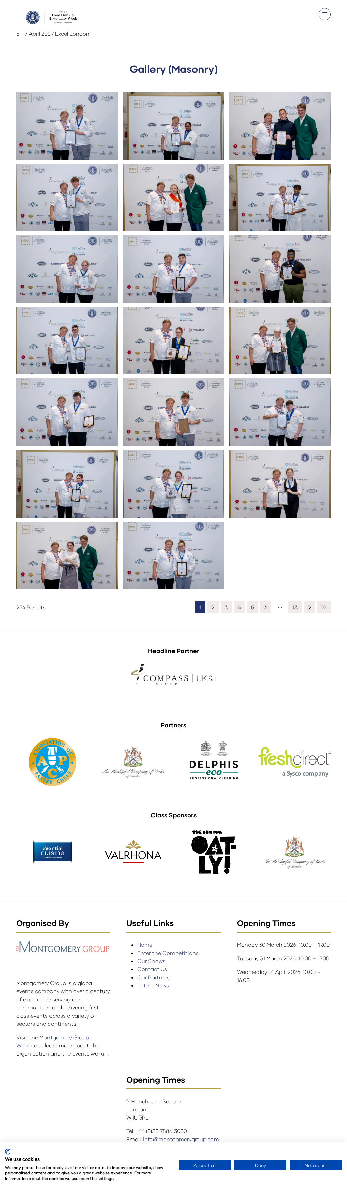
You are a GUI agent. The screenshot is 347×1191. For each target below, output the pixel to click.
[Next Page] (309, 607)
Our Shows (151, 961)
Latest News (153, 985)
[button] (325, 14)
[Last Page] (324, 607)
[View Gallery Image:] (67, 128)
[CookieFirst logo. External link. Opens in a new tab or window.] (7, 1152)
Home (144, 944)
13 (295, 607)
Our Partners (153, 977)
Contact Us (152, 969)
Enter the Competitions (168, 952)
